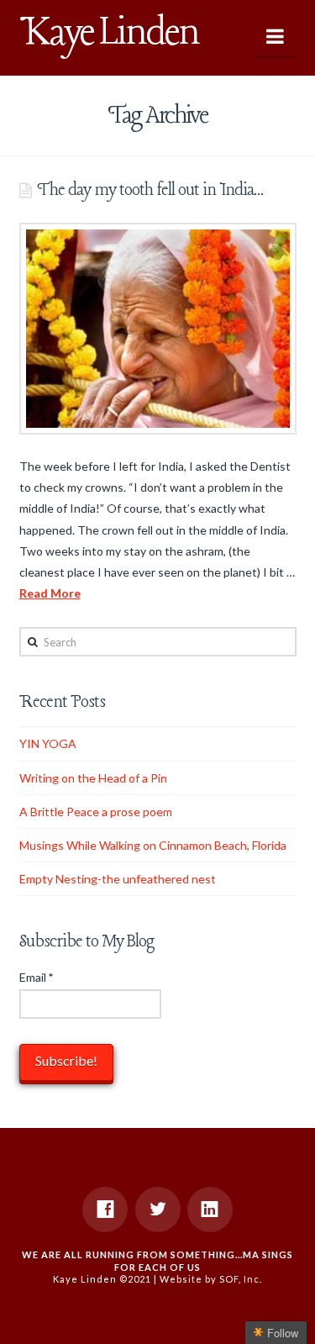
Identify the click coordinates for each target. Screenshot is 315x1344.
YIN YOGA (47, 743)
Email (36, 977)
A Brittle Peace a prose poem (95, 811)
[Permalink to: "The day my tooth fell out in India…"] (158, 328)
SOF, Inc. (240, 1278)
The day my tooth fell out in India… (150, 190)
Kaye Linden (109, 33)
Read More (50, 593)
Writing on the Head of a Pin (93, 778)
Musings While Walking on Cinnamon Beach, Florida (152, 845)
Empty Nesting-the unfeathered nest (117, 879)
